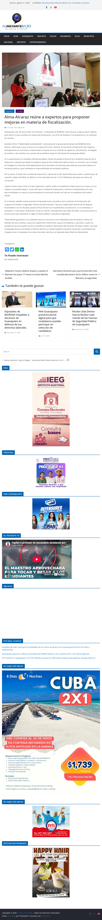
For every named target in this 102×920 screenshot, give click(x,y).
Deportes (21, 42)
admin (22, 127)
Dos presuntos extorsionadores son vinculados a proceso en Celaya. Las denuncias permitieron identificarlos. (65, 4)
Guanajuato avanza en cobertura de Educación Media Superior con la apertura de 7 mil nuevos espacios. (46, 654)
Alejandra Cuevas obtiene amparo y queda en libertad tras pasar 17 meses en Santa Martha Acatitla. (26, 274)
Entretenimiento (38, 42)
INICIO (6, 36)
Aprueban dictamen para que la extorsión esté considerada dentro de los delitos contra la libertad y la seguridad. (75, 274)
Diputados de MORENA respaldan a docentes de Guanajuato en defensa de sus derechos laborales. (16, 319)
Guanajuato (27, 36)
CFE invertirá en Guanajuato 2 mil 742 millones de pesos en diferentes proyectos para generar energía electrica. (49, 658)
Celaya (53, 36)
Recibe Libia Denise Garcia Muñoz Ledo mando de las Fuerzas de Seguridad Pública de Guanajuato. (84, 318)
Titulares (20, 111)
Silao (77, 36)
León (15, 36)
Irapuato (41, 36)
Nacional (8, 42)
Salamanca (65, 36)
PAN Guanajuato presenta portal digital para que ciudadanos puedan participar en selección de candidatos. (49, 321)
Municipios (89, 36)
